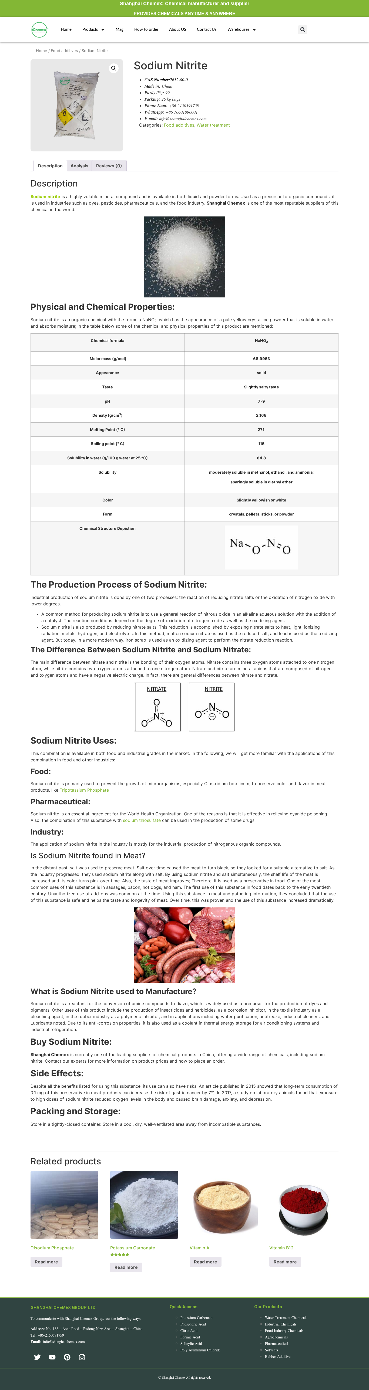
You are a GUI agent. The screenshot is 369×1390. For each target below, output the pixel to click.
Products (90, 30)
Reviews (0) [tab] (109, 165)
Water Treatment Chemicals (286, 1317)
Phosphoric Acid (193, 1324)
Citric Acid (188, 1330)
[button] (302, 29)
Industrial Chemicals (280, 1324)
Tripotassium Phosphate (84, 790)
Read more (46, 1261)
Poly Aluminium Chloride (200, 1349)
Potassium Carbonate (196, 1317)
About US (177, 30)
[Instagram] (82, 1357)
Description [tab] (50, 165)
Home (66, 30)
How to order (146, 30)
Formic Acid (190, 1337)
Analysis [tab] (79, 165)
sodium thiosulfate (142, 820)
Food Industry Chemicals (284, 1330)
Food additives (64, 50)
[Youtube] (52, 1357)
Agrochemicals (276, 1337)
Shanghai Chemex (173, 1377)
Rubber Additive (277, 1356)
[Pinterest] (67, 1357)
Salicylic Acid (191, 1343)
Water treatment (213, 125)
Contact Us (207, 30)
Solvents (271, 1349)
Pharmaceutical (276, 1343)
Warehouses (238, 30)
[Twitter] (37, 1357)
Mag (119, 30)
